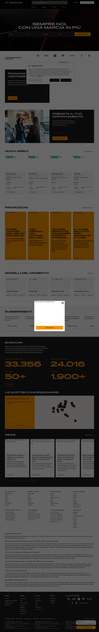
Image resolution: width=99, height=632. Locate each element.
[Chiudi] (63, 303)
